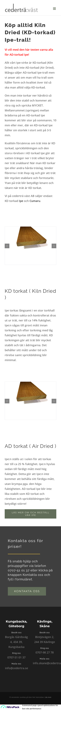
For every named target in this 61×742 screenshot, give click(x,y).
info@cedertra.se (16, 668)
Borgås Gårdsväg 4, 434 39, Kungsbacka (16, 642)
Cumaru (35, 201)
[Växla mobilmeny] (54, 8)
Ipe (21, 201)
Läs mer (48, 697)
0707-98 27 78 (45, 652)
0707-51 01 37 (16, 657)
